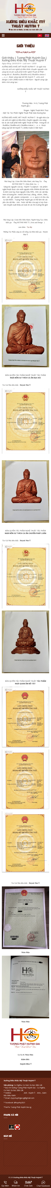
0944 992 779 (17, 1093)
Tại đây (29, 227)
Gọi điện (5, 1185)
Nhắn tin (16, 1185)
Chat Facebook (43, 1186)
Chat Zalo (28, 1185)
